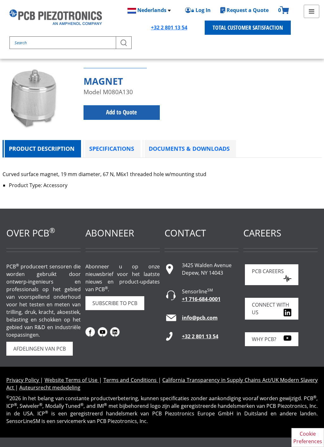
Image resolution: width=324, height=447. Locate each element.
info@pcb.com (200, 317)
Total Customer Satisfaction (248, 27)
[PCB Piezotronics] (55, 17)
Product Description (42, 148)
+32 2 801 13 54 (169, 27)
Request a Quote (248, 10)
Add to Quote (121, 112)
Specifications (111, 148)
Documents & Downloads (189, 148)
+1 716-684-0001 (201, 299)
